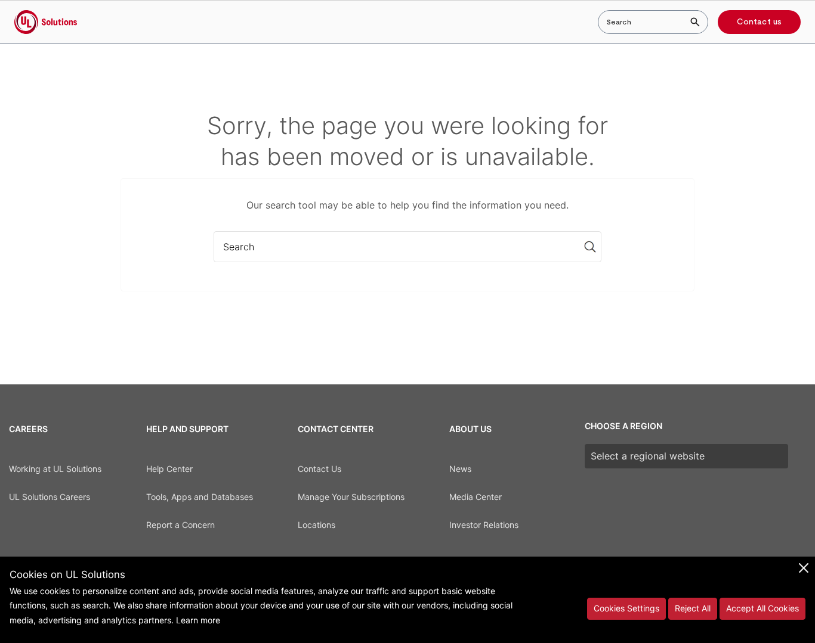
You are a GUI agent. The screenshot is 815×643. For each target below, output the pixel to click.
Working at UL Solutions (55, 469)
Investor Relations (483, 525)
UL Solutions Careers (49, 497)
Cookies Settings (626, 608)
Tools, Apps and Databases (199, 497)
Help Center (169, 469)
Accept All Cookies (762, 608)
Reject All (693, 608)
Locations (316, 525)
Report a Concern (180, 525)
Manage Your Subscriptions (351, 497)
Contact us (759, 22)
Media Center (475, 497)
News (460, 469)
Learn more (198, 620)
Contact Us (319, 469)
